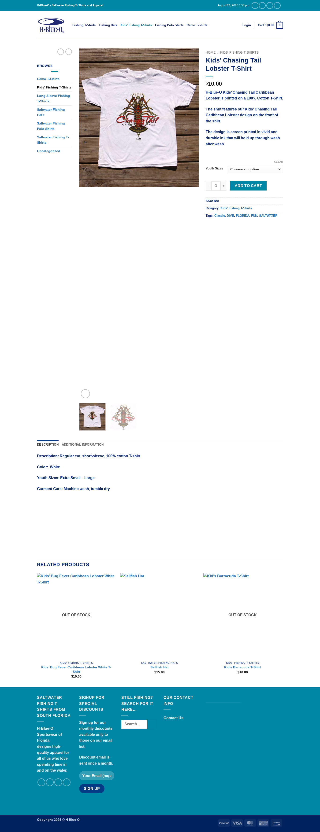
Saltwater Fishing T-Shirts (53, 139)
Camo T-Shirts (197, 25)
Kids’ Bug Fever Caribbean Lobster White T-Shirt (76, 669)
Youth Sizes (214, 168)
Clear (278, 161)
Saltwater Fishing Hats (51, 112)
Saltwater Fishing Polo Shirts (51, 126)
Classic (219, 215)
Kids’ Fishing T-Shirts (136, 25)
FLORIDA (242, 215)
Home (211, 52)
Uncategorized (48, 151)
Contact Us (173, 718)
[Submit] (151, 724)
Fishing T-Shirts (84, 25)
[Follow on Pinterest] (277, 5)
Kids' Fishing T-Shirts (54, 87)
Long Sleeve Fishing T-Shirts (53, 98)
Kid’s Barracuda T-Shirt (242, 667)
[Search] (212, 25)
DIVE (230, 215)
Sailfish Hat (159, 667)
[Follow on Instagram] (255, 5)
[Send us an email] (262, 5)
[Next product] (60, 51)
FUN (254, 215)
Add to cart (248, 186)
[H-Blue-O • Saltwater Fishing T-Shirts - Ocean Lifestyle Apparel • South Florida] (51, 25)
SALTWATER (268, 215)
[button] (246, 25)
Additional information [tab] (83, 444)
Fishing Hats (108, 25)
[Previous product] (68, 51)
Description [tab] (48, 444)
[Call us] (269, 5)
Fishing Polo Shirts (169, 25)
